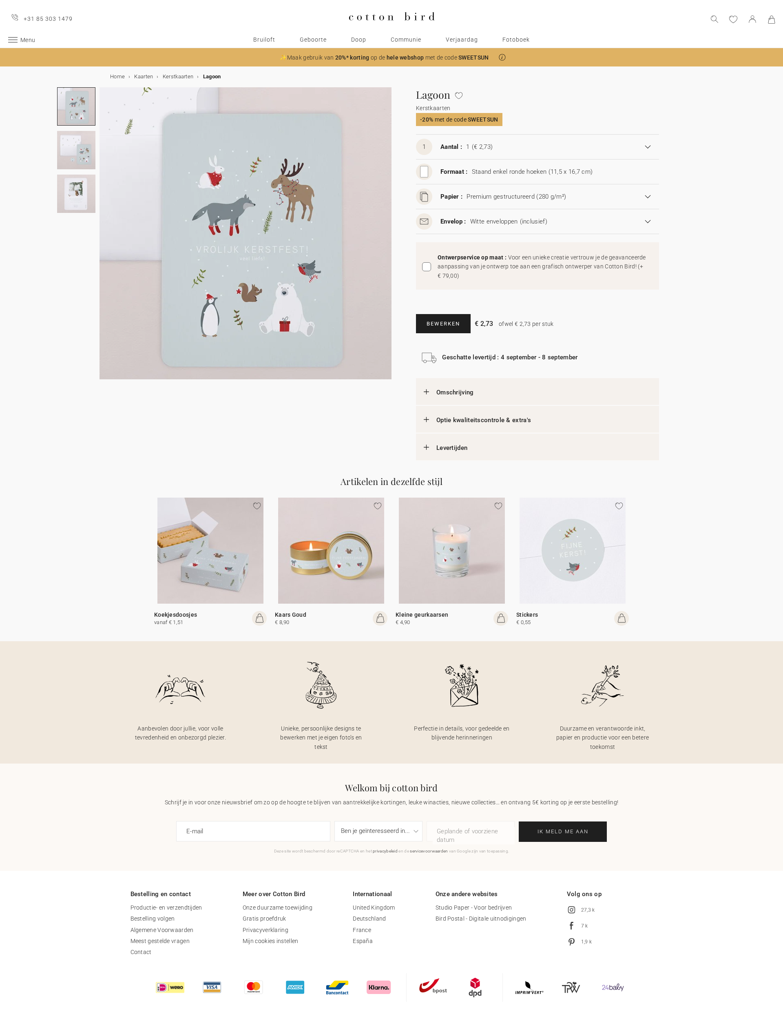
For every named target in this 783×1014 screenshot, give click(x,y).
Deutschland (369, 918)
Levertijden (451, 448)
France (362, 930)
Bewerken (443, 324)
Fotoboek (516, 39)
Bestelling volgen (152, 918)
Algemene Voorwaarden (162, 930)
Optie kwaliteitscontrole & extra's (483, 420)
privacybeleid (385, 851)
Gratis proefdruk (264, 918)
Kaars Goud (290, 614)
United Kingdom (374, 907)
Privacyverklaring (265, 930)
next (104, 238)
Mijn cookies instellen (271, 941)
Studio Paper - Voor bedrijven (474, 907)
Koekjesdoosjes (175, 614)
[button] (502, 57)
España (363, 941)
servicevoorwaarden (429, 851)
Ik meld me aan (562, 831)
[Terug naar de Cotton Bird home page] (392, 27)
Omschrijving (455, 392)
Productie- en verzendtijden (166, 907)
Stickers (527, 614)
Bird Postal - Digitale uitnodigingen (481, 918)
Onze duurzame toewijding (277, 907)
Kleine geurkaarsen (422, 614)
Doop (358, 39)
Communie (406, 39)
